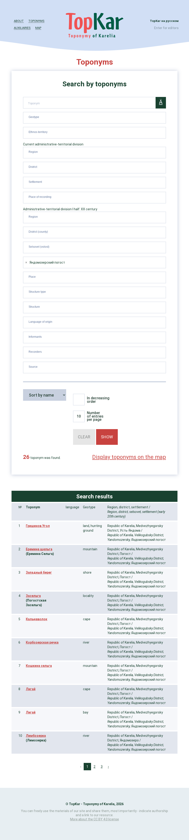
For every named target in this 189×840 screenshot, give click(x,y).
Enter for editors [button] (166, 28)
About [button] (19, 21)
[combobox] (94, 117)
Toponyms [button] (36, 21)
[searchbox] (95, 116)
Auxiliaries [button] (22, 28)
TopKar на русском (164, 21)
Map (38, 28)
